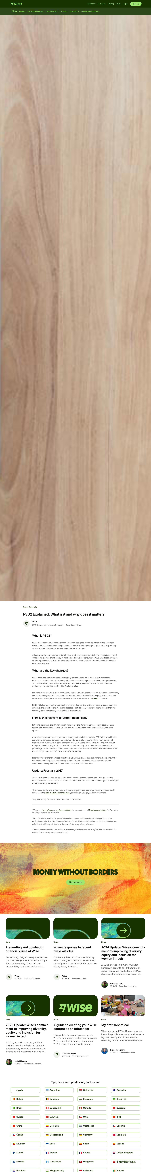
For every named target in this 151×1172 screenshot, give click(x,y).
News (25, 607)
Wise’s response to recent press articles (72, 949)
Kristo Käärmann (117, 1050)
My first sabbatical (115, 1025)
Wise (64, 976)
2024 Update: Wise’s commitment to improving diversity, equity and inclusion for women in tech (123, 952)
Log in (125, 4)
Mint (95, 698)
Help (118, 4)
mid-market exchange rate (57, 793)
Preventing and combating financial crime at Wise (25, 949)
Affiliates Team (69, 1053)
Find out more (75, 882)
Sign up (136, 4)
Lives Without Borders (90, 11)
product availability (63, 810)
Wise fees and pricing (97, 810)
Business (101, 4)
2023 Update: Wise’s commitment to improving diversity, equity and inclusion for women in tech (27, 1030)
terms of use (47, 810)
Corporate (33, 607)
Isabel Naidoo (116, 983)
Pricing (111, 4)
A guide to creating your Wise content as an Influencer (75, 1027)
